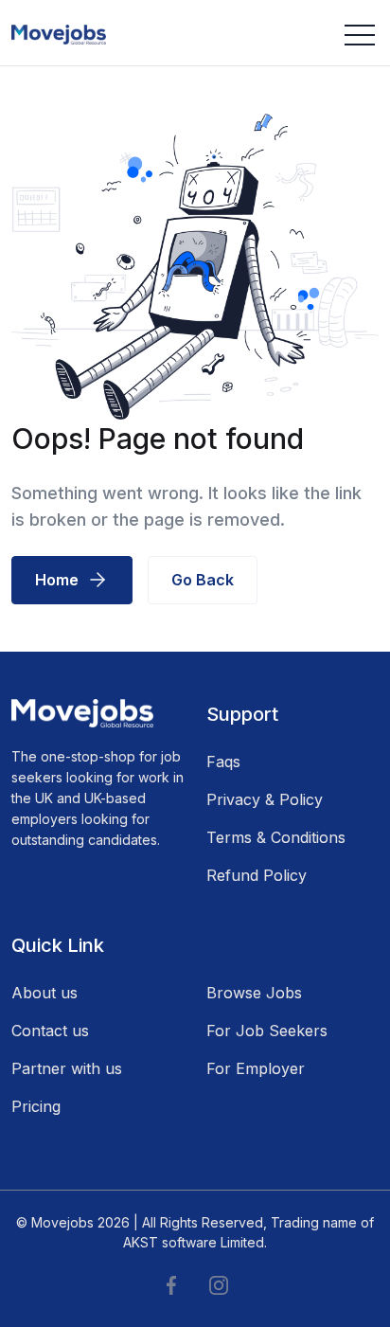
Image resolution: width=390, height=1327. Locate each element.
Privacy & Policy (264, 799)
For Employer (255, 1068)
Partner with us (66, 1068)
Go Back (202, 579)
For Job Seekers (267, 1030)
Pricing (36, 1106)
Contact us (50, 1030)
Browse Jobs (254, 992)
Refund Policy (256, 875)
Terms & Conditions (276, 837)
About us (44, 992)
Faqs (223, 761)
